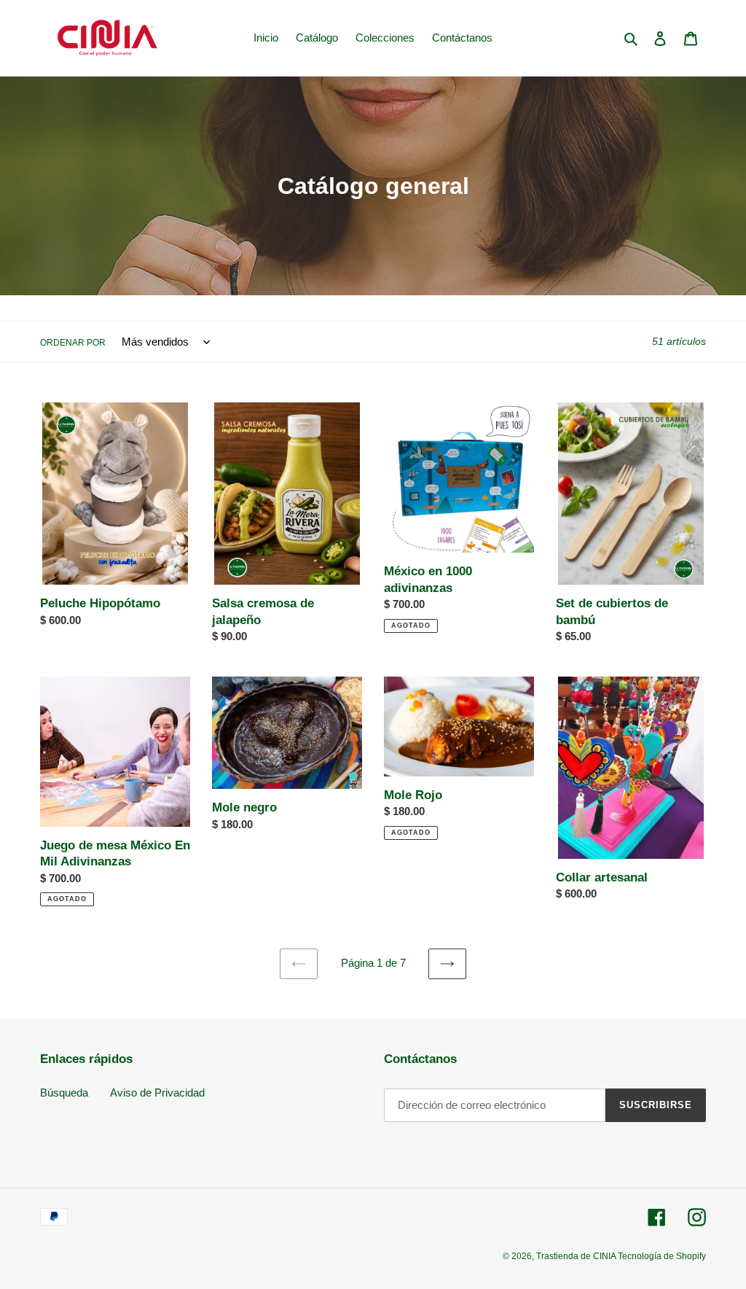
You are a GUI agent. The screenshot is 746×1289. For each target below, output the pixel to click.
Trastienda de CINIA (577, 1256)
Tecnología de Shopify (662, 1256)
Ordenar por (73, 343)
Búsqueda (64, 1092)
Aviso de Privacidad (157, 1092)
